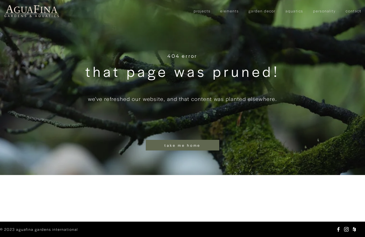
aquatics (294, 10)
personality (324, 10)
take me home (182, 145)
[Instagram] (346, 229)
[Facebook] (338, 229)
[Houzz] (354, 229)
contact (353, 10)
